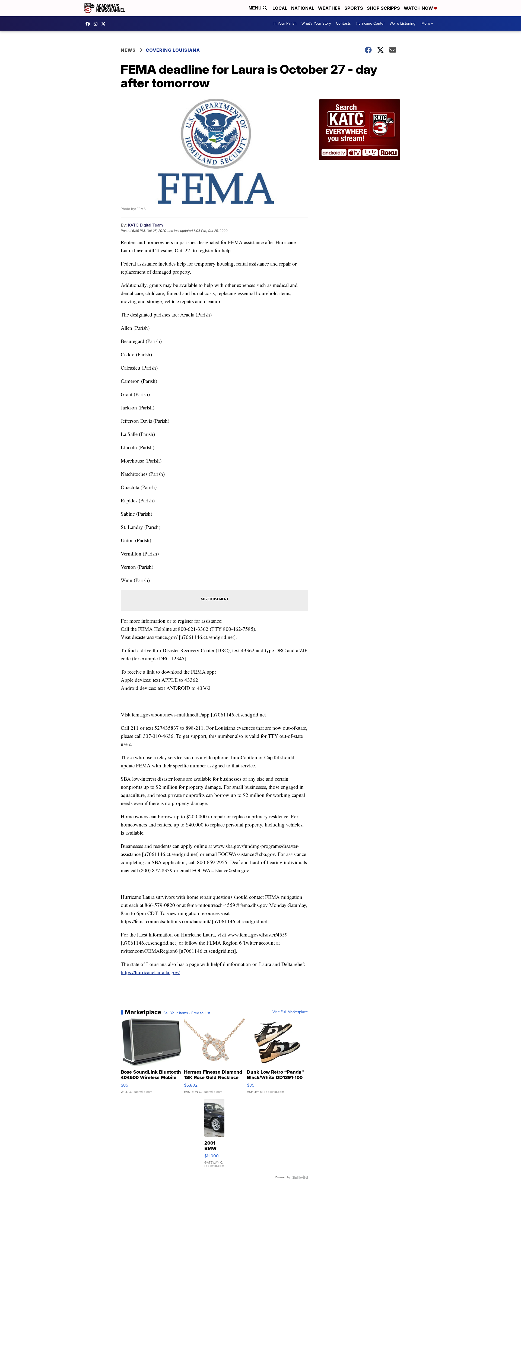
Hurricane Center (370, 23)
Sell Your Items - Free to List (186, 1013)
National (302, 8)
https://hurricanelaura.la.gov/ (150, 972)
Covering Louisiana (173, 50)
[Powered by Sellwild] (300, 1177)
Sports (353, 8)
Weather (329, 8)
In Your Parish (285, 23)
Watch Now (419, 8)
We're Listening (402, 23)
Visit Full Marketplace (290, 1012)
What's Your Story (316, 23)
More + (427, 23)
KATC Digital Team (145, 225)
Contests (343, 23)
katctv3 (89, 24)
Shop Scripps (383, 8)
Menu (256, 8)
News (128, 50)
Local (279, 8)
